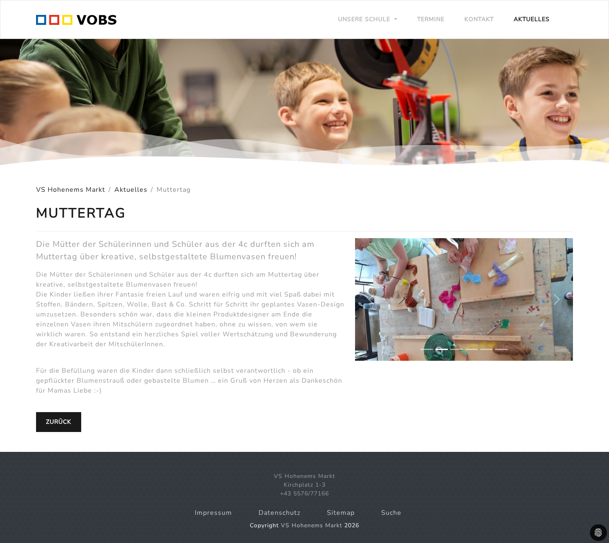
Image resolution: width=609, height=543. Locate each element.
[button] (371, 299)
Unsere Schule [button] (365, 19)
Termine (431, 19)
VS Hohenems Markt (70, 189)
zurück (58, 422)
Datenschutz (279, 512)
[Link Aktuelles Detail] (76, 19)
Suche (391, 512)
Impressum (213, 512)
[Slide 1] (426, 349)
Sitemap (341, 512)
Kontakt (479, 19)
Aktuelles (532, 19)
